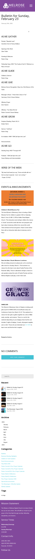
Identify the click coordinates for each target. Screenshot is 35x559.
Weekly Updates (5, 486)
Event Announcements (7, 461)
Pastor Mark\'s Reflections (8, 474)
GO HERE (28, 325)
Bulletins (9, 337)
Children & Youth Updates (8, 458)
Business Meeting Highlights (9, 456)
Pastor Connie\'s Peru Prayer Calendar (12, 466)
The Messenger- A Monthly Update (10, 484)
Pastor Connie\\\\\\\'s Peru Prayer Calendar (12, 471)
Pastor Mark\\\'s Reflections (8, 476)
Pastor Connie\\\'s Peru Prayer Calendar (12, 469)
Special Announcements (7, 481)
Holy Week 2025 (5, 463)
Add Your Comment (17, 357)
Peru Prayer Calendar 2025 (8, 479)
